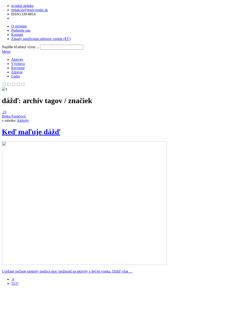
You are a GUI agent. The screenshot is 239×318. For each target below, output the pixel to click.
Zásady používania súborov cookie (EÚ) (41, 39)
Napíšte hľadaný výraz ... (20, 47)
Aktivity (17, 59)
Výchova (18, 64)
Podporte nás (20, 30)
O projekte (19, 26)
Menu (6, 52)
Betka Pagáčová (14, 116)
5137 (15, 283)
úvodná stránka (22, 6)
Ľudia (15, 76)
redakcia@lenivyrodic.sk (29, 10)
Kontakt (17, 35)
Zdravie (17, 72)
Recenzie (18, 68)
